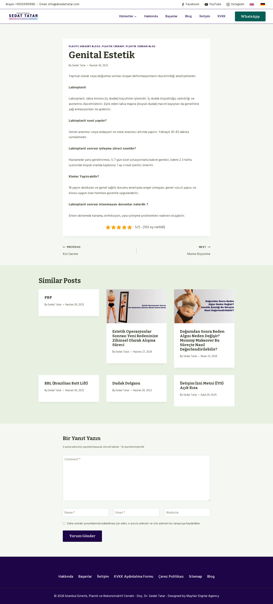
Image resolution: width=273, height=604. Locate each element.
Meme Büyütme (198, 251)
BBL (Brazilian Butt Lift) (66, 383)
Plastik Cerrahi (113, 46)
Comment (72, 459)
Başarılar (171, 16)
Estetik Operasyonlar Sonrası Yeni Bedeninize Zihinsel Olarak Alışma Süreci (135, 338)
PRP (48, 297)
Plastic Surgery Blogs (84, 46)
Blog (188, 16)
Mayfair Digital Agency (202, 596)
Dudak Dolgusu (126, 383)
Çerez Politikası (171, 576)
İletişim (204, 16)
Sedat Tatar (79, 65)
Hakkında (151, 16)
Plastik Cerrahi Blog (140, 46)
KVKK (221, 16)
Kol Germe (71, 251)
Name (69, 512)
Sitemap (195, 576)
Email (120, 512)
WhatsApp (250, 16)
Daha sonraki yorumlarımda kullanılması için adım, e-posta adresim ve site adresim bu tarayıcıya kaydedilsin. (133, 523)
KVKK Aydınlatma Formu (133, 576)
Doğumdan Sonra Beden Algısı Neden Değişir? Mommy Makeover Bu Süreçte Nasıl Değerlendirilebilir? (202, 340)
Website (172, 512)
